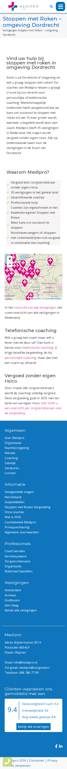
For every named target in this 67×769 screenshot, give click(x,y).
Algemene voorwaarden (22, 532)
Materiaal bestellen (18, 571)
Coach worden (15, 551)
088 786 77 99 (29, 673)
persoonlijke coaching (20, 358)
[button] (32, 275)
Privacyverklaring (17, 527)
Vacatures (12, 468)
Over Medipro (14, 438)
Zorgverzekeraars (18, 561)
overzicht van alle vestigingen (35, 307)
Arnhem (10, 595)
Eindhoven (12, 600)
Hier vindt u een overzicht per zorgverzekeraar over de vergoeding (33, 408)
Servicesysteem (16, 556)
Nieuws (10, 453)
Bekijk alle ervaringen (33, 727)
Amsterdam (13, 590)
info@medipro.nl (25, 662)
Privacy (52, 760)
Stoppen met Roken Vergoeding (28, 507)
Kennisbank (13, 497)
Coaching (11, 458)
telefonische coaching (37, 348)
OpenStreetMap (53, 298)
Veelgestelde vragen (19, 492)
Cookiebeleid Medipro (20, 522)
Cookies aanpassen (17, 765)
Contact (10, 473)
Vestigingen (10, 30)
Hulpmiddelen (14, 502)
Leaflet (37, 298)
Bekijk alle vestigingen (21, 610)
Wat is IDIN (13, 517)
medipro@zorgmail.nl (34, 668)
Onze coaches (14, 512)
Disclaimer (36, 760)
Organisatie (13, 443)
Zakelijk (10, 463)
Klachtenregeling (17, 448)
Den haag (12, 605)
